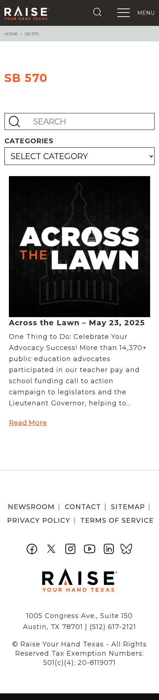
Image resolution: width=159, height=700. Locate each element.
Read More (28, 423)
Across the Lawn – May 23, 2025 (77, 322)
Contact (83, 507)
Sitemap (128, 507)
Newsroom (31, 507)
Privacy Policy (38, 521)
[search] (99, 12)
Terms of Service (117, 521)
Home (11, 34)
